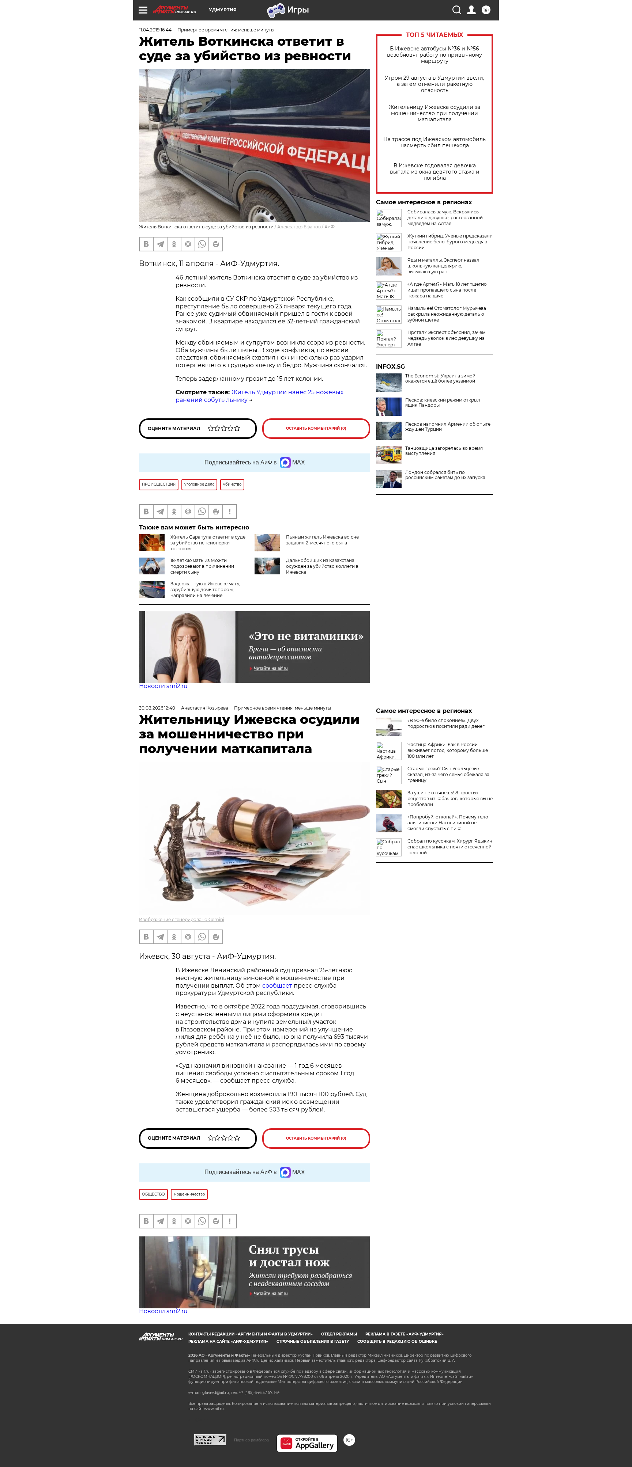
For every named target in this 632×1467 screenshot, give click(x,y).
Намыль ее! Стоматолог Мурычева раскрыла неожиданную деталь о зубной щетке (446, 314)
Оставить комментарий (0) (316, 428)
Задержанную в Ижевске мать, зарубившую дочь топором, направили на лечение (205, 589)
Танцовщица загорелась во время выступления (444, 451)
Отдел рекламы (339, 1334)
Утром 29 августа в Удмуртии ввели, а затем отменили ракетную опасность (434, 84)
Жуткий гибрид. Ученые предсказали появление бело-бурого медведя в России (450, 241)
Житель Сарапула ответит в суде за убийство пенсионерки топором (207, 542)
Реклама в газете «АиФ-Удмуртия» (404, 1334)
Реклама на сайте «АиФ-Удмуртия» (228, 1341)
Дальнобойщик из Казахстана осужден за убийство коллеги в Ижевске (322, 566)
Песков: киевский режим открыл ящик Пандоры (442, 403)
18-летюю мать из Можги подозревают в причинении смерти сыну (202, 566)
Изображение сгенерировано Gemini (181, 919)
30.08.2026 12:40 (157, 708)
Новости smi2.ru (163, 686)
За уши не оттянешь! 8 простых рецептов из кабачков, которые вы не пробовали (450, 798)
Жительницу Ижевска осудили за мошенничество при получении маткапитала (434, 113)
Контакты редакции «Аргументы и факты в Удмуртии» (250, 1334)
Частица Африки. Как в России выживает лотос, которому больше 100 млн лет (447, 750)
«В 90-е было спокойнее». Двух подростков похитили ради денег (446, 723)
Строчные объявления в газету (312, 1341)
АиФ (329, 226)
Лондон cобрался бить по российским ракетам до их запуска (445, 475)
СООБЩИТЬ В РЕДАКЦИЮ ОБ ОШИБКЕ (397, 1341)
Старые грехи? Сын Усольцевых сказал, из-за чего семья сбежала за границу (448, 774)
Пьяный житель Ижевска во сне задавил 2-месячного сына (322, 540)
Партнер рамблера (251, 1440)
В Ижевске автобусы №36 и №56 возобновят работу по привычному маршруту (434, 55)
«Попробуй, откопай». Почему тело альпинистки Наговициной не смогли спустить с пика (447, 822)
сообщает (278, 985)
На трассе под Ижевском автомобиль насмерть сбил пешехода (434, 142)
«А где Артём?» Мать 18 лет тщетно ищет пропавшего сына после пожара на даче (447, 290)
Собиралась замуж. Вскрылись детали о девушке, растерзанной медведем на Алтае (445, 217)
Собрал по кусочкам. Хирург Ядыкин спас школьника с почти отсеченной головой (449, 846)
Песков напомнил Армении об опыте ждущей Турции (447, 427)
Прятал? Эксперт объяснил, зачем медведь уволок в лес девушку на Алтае (446, 338)
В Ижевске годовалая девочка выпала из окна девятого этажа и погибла (434, 172)
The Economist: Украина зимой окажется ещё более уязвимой (440, 378)
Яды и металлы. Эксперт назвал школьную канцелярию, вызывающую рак (443, 265)
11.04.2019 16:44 (155, 30)
